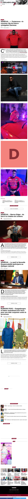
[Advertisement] (14, 14)
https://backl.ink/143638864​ (23, 52)
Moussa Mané (5, 268)
